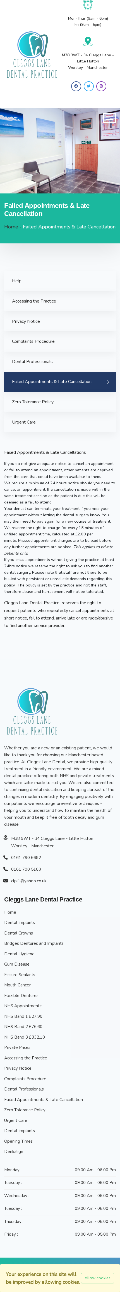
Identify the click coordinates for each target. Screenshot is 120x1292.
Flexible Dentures (21, 995)
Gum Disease (17, 964)
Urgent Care (24, 422)
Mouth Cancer (17, 985)
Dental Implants (19, 922)
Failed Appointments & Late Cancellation (52, 382)
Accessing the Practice (34, 301)
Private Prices (17, 1047)
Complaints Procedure (33, 341)
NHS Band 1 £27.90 (23, 1016)
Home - (13, 226)
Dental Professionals (32, 362)
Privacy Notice (26, 321)
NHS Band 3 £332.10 (24, 1037)
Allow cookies (98, 1278)
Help (16, 281)
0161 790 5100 (26, 869)
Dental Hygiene (19, 954)
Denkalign (13, 1151)
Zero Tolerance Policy (33, 402)
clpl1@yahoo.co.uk (28, 881)
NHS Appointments (23, 1006)
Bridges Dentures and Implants (34, 943)
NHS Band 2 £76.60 (23, 1026)
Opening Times (18, 1141)
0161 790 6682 (26, 857)
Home (10, 912)
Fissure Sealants (19, 975)
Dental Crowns (18, 933)
